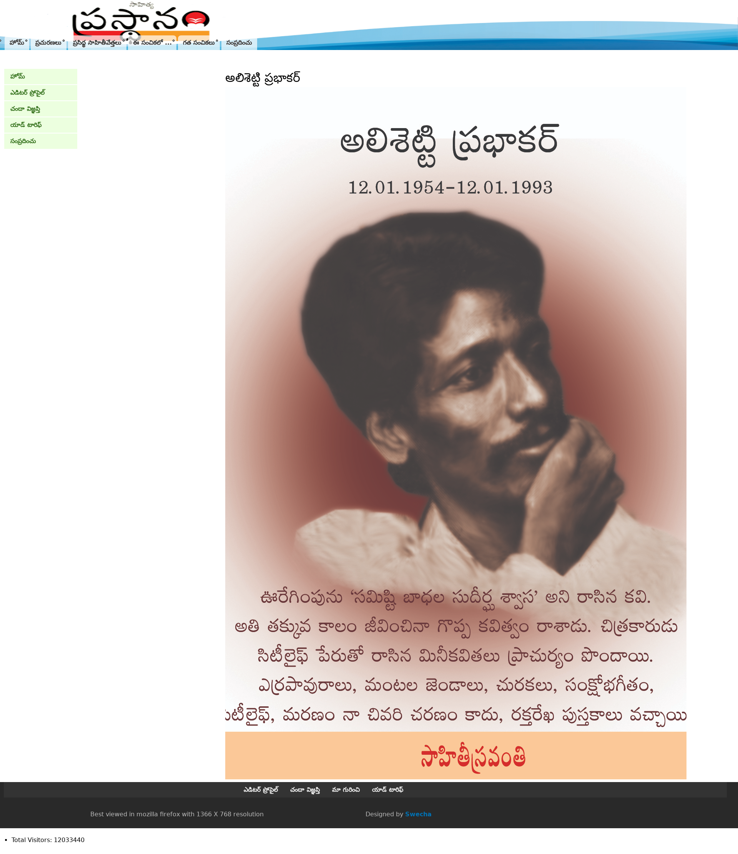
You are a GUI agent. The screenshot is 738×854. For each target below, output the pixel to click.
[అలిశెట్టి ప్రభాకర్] (455, 777)
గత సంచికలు (199, 42)
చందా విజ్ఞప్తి (25, 108)
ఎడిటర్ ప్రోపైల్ (27, 92)
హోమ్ (17, 42)
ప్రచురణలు (48, 42)
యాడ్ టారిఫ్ (26, 124)
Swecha (418, 814)
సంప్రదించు (239, 42)
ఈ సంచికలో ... (152, 42)
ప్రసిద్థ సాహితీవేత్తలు (97, 42)
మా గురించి (346, 789)
